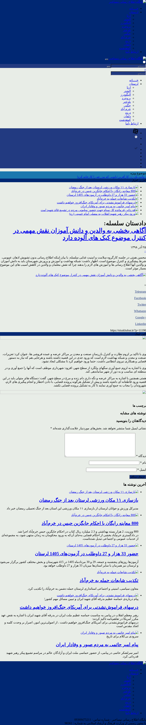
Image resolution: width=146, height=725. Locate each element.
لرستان (133, 12)
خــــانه (133, 8)
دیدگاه (141, 456)
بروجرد (126, 26)
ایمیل (141, 469)
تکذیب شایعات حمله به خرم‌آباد (116, 198)
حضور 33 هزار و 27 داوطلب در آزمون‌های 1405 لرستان (101, 194)
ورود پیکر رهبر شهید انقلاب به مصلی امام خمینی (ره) (102, 213)
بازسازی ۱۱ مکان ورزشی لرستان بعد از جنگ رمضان (102, 187)
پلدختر (127, 30)
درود (128, 41)
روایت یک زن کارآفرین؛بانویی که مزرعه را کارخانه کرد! (111, 176)
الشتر (127, 19)
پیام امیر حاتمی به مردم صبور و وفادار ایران (108, 206)
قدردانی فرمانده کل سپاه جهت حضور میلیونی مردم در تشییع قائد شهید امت (88, 210)
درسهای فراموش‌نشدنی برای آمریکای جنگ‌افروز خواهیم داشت (96, 202)
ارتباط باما (131, 51)
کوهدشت (125, 48)
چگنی (127, 33)
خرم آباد (126, 37)
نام (143, 462)
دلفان (127, 44)
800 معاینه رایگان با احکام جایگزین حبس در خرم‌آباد (103, 191)
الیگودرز (126, 22)
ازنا (129, 15)
